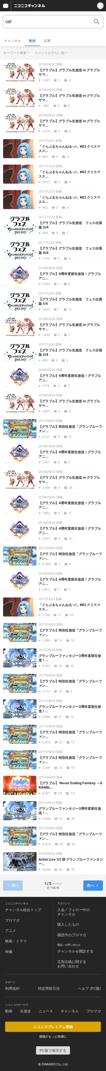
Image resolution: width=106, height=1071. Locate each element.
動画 (32, 41)
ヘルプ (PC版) (89, 988)
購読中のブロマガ (71, 935)
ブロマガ (12, 920)
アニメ (10, 930)
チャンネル (12, 41)
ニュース (46, 1011)
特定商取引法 (49, 988)
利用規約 (12, 988)
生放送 (25, 1011)
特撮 (8, 951)
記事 (47, 41)
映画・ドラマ (16, 941)
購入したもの (68, 924)
